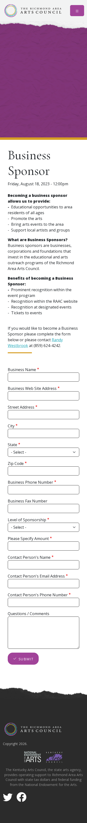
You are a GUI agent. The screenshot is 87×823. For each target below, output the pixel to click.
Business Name (22, 369)
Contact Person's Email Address (36, 576)
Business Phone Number (30, 482)
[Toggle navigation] (77, 10)
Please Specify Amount (28, 538)
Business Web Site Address (32, 388)
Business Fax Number (27, 501)
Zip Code (16, 463)
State (12, 444)
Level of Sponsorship (27, 519)
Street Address (21, 407)
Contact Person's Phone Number (38, 595)
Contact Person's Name (29, 557)
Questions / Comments (28, 613)
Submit (26, 659)
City (11, 426)
